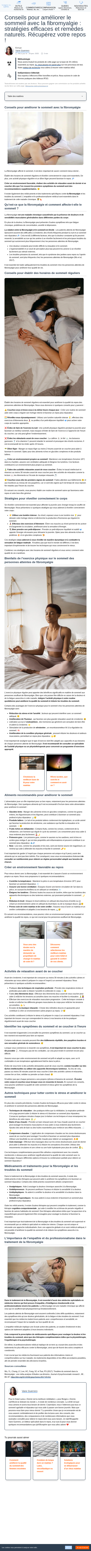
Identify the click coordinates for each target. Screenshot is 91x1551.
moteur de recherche (31, 68)
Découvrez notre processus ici (36, 86)
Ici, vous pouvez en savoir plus (48, 65)
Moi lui (68, 1547)
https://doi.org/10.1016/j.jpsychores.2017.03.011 (31, 1377)
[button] (45, 96)
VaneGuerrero (22, 50)
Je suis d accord (82, 1547)
